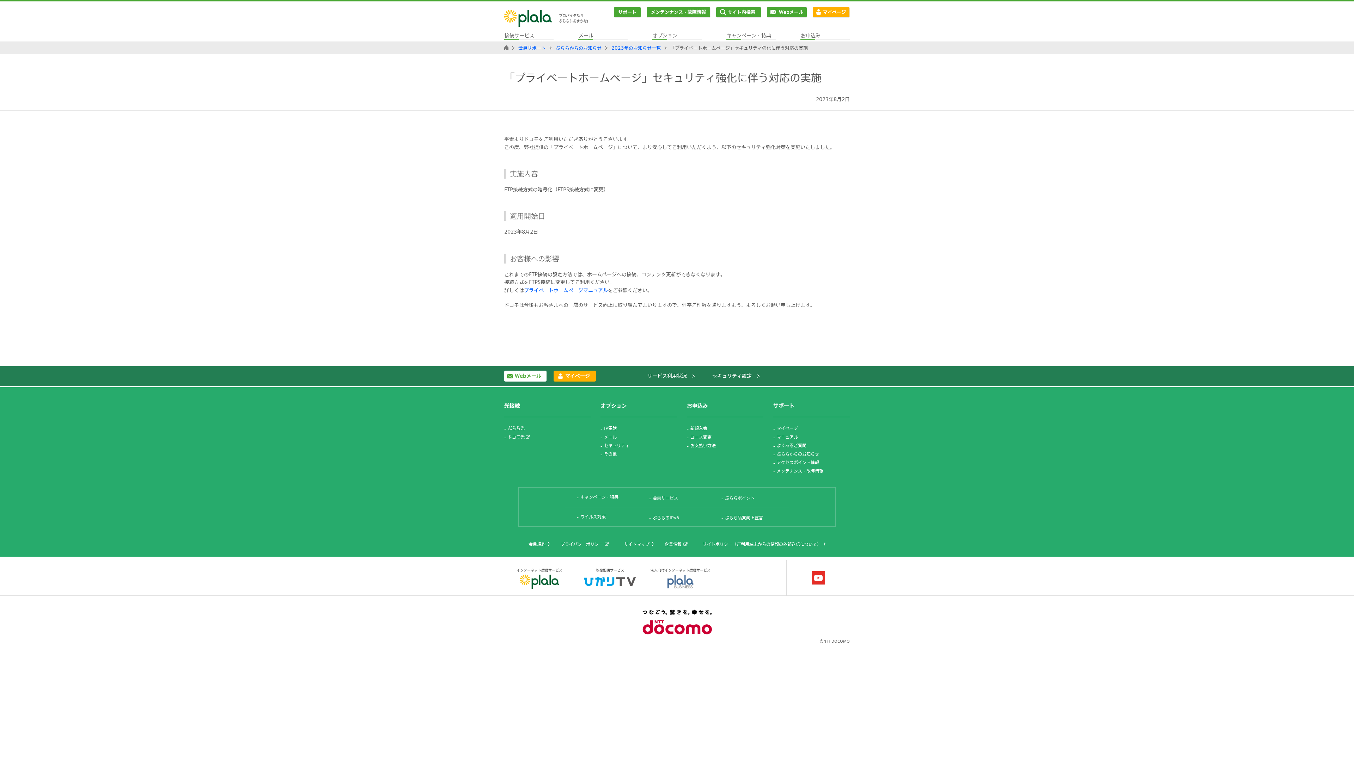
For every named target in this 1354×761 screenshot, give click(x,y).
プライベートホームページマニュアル (566, 290)
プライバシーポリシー (582, 544)
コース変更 (701, 437)
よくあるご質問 (791, 445)
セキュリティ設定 (732, 375)
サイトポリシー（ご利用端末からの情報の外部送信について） (762, 544)
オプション (665, 35)
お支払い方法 (703, 445)
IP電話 (610, 428)
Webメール (791, 12)
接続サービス (519, 35)
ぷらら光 (516, 428)
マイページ (834, 12)
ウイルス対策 (593, 516)
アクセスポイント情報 (798, 462)
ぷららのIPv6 (666, 517)
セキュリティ (616, 445)
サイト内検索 (741, 12)
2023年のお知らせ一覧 (636, 48)
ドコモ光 (516, 437)
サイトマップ (636, 544)
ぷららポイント (740, 498)
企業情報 (673, 544)
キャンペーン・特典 (749, 35)
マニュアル (787, 437)
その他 (610, 454)
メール (586, 35)
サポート (627, 12)
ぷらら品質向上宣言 (744, 517)
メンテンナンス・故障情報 (678, 12)
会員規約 (537, 544)
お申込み (811, 35)
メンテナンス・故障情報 (800, 471)
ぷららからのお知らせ (579, 48)
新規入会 (698, 428)
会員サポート (532, 48)
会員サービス (665, 498)
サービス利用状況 (667, 375)
